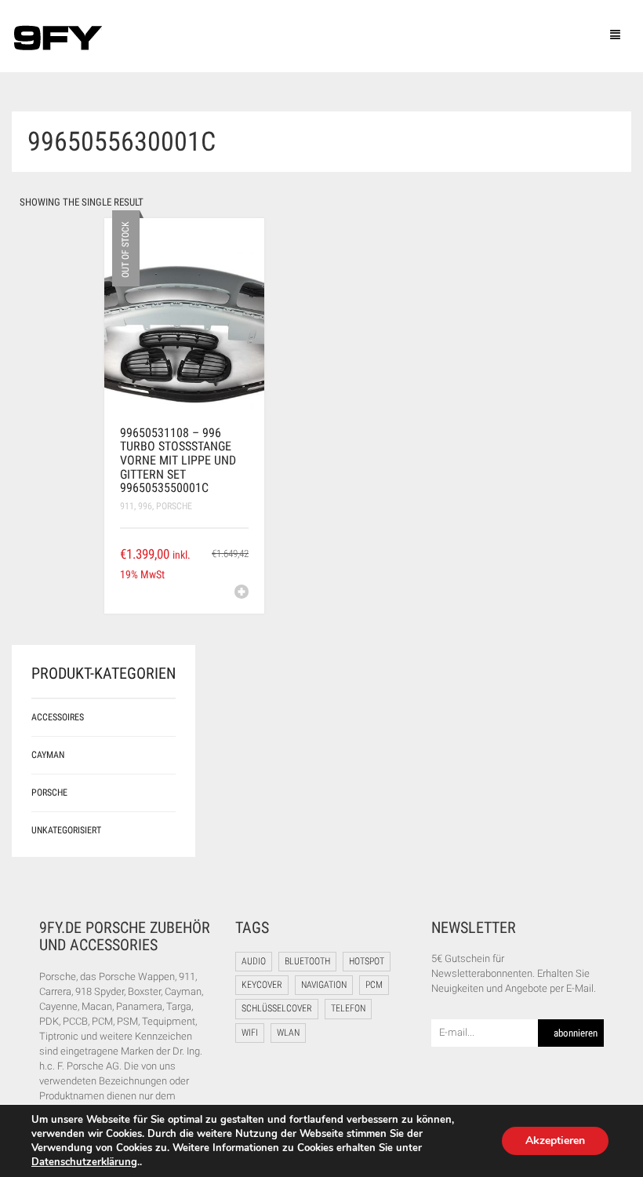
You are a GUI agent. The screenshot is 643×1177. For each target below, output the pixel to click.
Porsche (174, 506)
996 (145, 506)
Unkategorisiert (66, 830)
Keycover (262, 984)
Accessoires (57, 717)
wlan (288, 1032)
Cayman (47, 754)
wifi (250, 1032)
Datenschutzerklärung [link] (84, 1162)
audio (254, 961)
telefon (348, 1008)
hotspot (366, 961)
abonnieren (576, 1033)
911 (127, 506)
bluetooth (307, 961)
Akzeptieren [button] (555, 1140)
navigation (324, 984)
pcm (374, 984)
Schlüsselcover (277, 1008)
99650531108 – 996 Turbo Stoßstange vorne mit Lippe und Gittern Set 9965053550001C (178, 460)
